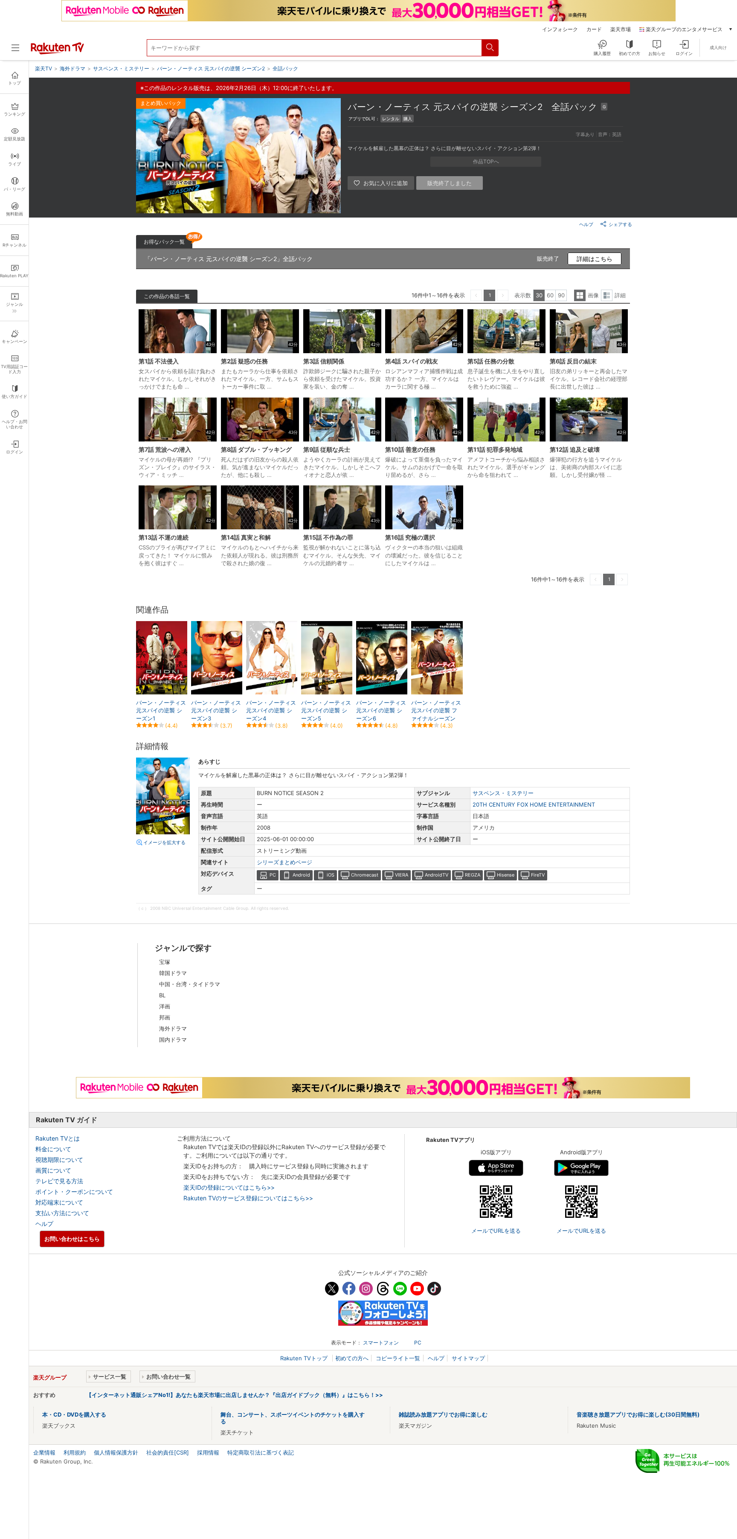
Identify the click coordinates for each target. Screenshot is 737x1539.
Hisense (505, 875)
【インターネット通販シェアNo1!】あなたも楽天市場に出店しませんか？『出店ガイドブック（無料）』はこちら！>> (234, 1394)
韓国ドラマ (173, 973)
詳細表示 (606, 295)
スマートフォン (381, 1342)
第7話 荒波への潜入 (165, 449)
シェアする (620, 224)
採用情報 (208, 1452)
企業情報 (44, 1452)
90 (561, 295)
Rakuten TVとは (57, 1138)
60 (550, 295)
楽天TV (43, 68)
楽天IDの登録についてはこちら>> (229, 1187)
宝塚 (164, 961)
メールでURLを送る (496, 1230)
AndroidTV (436, 875)
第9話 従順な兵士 (326, 449)
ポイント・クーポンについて (74, 1191)
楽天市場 (620, 29)
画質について (53, 1170)
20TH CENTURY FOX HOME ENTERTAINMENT (534, 804)
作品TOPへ (486, 161)
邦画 (164, 1017)
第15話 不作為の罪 (328, 537)
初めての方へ (351, 1358)
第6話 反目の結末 (573, 361)
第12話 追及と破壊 (575, 449)
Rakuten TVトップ (304, 1358)
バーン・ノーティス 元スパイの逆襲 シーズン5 (326, 710)
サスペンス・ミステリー (503, 793)
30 (539, 295)
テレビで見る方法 (59, 1181)
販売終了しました (449, 183)
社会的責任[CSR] (167, 1452)
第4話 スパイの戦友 (411, 361)
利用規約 (75, 1452)
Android (301, 875)
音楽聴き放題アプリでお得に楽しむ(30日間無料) (638, 1414)
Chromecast (364, 875)
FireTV (538, 875)
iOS (330, 875)
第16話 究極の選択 (410, 537)
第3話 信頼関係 (323, 361)
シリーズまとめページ (284, 862)
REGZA (472, 875)
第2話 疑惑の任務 (244, 361)
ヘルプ (586, 224)
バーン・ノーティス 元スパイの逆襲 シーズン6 (381, 710)
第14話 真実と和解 (246, 537)
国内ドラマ (173, 1039)
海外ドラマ (173, 1028)
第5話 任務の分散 (490, 361)
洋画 (164, 1006)
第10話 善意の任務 (410, 449)
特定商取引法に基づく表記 (260, 1452)
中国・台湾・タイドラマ (189, 984)
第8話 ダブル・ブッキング (256, 449)
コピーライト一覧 (398, 1358)
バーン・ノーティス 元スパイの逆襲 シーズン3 (216, 710)
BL (162, 995)
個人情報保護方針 (116, 1452)
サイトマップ (468, 1358)
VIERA (401, 875)
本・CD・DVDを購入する (74, 1414)
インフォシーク (560, 29)
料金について (53, 1149)
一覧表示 (580, 295)
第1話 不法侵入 (159, 361)
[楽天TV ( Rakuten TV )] (57, 52)
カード (594, 29)
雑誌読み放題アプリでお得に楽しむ (443, 1414)
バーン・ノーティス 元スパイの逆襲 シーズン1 (161, 710)
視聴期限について (59, 1159)
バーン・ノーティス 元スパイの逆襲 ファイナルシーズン (436, 710)
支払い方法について (62, 1213)
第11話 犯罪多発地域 (494, 449)
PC (273, 875)
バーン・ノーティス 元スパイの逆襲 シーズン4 (271, 710)
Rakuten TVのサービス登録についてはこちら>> (248, 1198)
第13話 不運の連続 (164, 537)
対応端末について (59, 1202)
